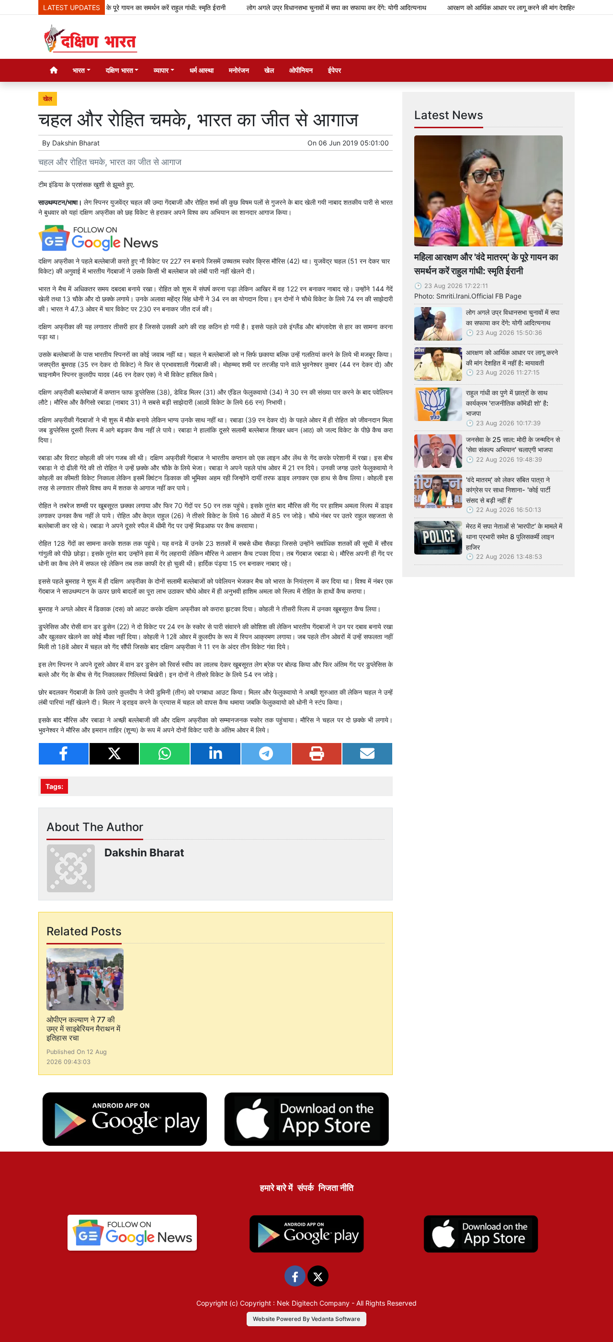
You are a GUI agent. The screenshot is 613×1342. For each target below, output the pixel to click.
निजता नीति (335, 1188)
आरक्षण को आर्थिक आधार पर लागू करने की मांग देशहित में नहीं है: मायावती (504, 7)
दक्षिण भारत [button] (119, 70)
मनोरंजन (239, 70)
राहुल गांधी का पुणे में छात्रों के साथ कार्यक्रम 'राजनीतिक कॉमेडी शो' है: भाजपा (507, 402)
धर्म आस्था (202, 70)
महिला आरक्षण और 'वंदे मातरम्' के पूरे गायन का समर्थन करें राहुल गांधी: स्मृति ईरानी (486, 264)
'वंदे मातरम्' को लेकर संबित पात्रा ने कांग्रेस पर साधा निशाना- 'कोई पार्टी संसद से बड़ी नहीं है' (508, 490)
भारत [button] (79, 70)
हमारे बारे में (276, 1188)
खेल (269, 70)
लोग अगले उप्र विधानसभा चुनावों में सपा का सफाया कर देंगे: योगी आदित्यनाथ (307, 7)
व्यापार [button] (161, 70)
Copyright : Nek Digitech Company (295, 1303)
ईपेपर (334, 70)
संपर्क (305, 1188)
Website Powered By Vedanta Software (306, 1318)
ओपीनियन (301, 70)
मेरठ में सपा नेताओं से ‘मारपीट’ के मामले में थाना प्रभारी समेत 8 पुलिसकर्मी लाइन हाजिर (514, 536)
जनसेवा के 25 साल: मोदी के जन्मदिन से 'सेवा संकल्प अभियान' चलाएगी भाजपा (513, 444)
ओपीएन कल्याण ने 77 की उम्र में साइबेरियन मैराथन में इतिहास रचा (83, 1029)
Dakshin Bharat (76, 143)
